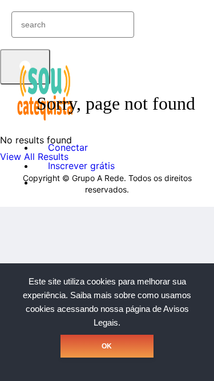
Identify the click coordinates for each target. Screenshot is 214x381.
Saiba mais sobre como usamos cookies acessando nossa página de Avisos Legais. (109, 309)
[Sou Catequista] (45, 119)
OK (107, 346)
